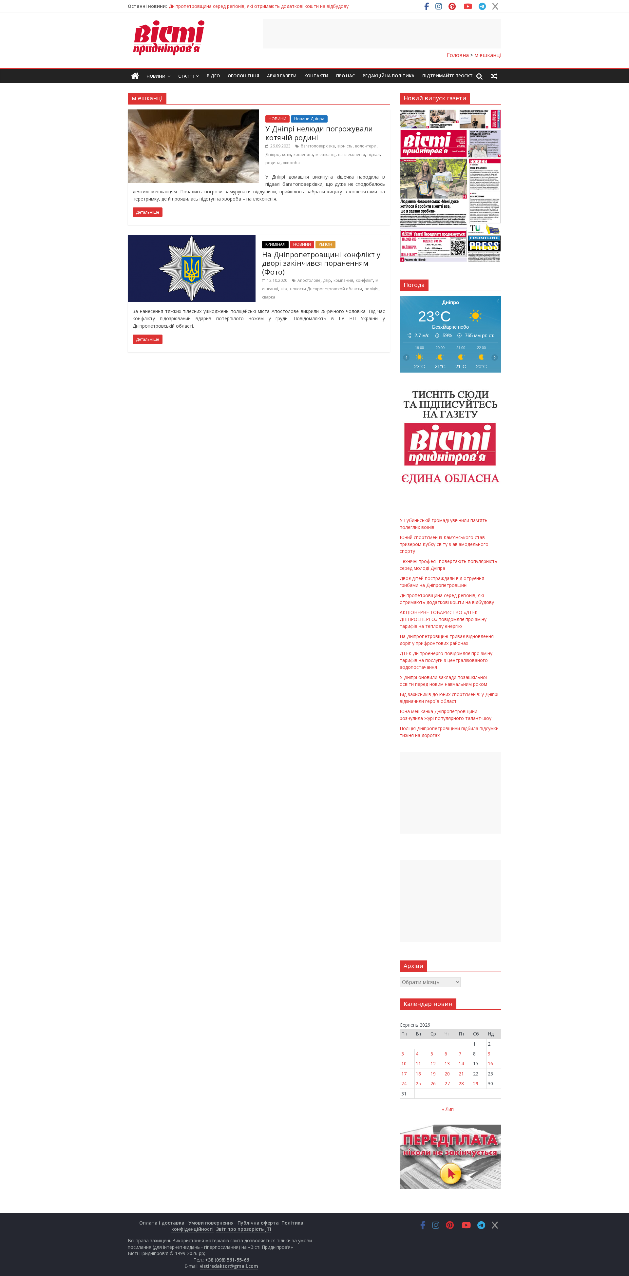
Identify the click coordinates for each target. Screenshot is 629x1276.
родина (272, 162)
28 (461, 1083)
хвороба (291, 162)
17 (404, 1074)
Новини (155, 76)
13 (447, 1063)
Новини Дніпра (309, 119)
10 (404, 1063)
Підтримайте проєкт (447, 76)
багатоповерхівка (318, 146)
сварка (268, 297)
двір (327, 280)
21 (461, 1074)
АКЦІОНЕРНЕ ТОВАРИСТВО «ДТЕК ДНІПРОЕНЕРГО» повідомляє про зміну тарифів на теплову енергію (443, 619)
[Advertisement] (382, 33)
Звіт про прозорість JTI (243, 1229)
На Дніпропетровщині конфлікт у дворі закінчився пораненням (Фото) (321, 263)
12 (433, 1063)
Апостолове (308, 280)
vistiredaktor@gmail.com (229, 1266)
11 (418, 1063)
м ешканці (325, 154)
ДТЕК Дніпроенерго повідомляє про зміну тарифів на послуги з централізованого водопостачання (446, 660)
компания (343, 280)
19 (433, 1074)
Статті (186, 76)
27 (447, 1083)
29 (475, 1083)
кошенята (303, 154)
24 (404, 1083)
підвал (374, 154)
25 (418, 1083)
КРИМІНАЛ (275, 244)
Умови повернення (211, 1223)
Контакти (316, 76)
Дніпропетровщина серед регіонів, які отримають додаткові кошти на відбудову (259, 6)
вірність (345, 146)
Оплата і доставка (161, 1223)
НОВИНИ (277, 119)
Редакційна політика (388, 76)
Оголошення (243, 76)
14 (461, 1063)
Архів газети (281, 76)
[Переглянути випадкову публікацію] (494, 76)
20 (447, 1074)
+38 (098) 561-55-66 (227, 1260)
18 (418, 1074)
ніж (284, 289)
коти (286, 154)
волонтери (365, 146)
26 (433, 1083)
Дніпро (272, 154)
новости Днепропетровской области (326, 289)
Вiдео (213, 76)
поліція (371, 289)
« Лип (448, 1109)
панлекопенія (351, 154)
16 (490, 1063)
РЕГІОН (325, 244)
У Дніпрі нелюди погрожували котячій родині (319, 133)
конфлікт (364, 280)
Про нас (345, 76)
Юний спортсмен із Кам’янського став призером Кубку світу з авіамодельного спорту (444, 544)
